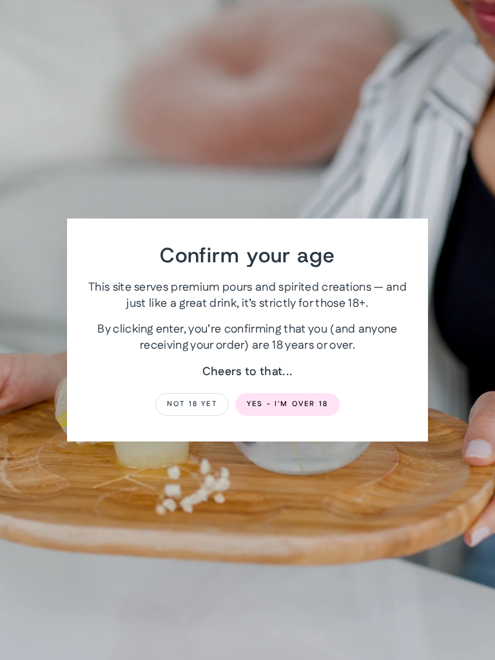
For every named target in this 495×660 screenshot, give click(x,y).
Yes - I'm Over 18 (287, 404)
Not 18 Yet (192, 404)
